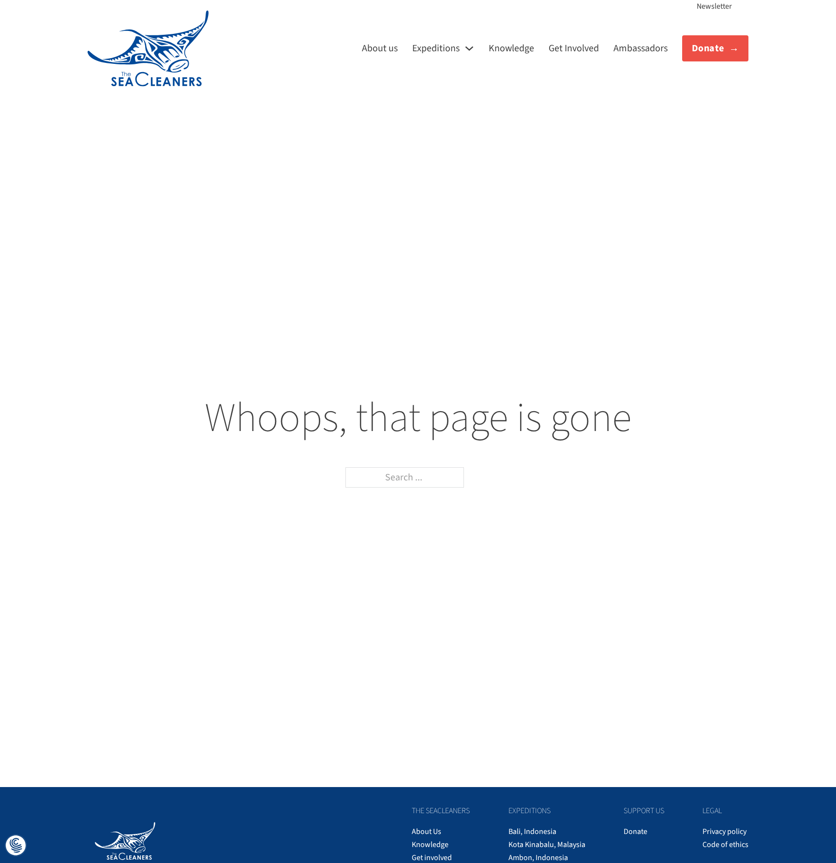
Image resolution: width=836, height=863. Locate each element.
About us (380, 48)
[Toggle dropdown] (469, 48)
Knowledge (511, 48)
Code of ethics (725, 844)
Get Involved (574, 48)
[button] (15, 846)
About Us (426, 831)
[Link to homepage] (148, 48)
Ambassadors (640, 48)
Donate (708, 48)
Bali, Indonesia (532, 831)
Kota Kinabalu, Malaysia (546, 844)
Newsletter (714, 6)
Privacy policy (724, 831)
